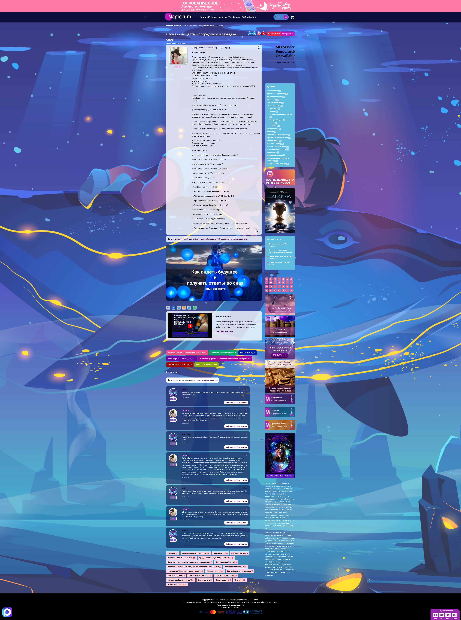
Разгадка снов (275, 105)
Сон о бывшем (223, 580)
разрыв (225, 239)
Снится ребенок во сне (226, 576)
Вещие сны (273, 100)
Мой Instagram (249, 17)
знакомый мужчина (210, 239)
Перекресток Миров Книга (278, 134)
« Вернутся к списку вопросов (176, 43)
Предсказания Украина (235, 567)
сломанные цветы (239, 239)
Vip (230, 17)
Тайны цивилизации (275, 155)
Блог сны (178, 26)
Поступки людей (277, 120)
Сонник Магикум (275, 143)
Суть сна (240, 580)
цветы (194, 239)
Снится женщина (176, 576)
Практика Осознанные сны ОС (181, 558)
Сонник (236, 17)
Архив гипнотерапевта (277, 94)
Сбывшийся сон (215, 571)
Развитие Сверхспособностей (223, 353)
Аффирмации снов (275, 97)
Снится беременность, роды (240, 571)
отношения (180, 239)
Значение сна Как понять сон (195, 553)
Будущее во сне (275, 102)
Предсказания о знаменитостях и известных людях (189, 562)
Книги (203, 17)
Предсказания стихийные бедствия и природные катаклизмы (194, 567)
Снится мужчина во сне (199, 576)
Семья (273, 123)
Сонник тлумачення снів (277, 149)
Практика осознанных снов (279, 137)
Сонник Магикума (247, 353)
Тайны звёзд (272, 152)
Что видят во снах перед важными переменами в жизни (280, 251)
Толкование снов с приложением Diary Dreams (187, 353)
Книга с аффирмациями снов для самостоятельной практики (225, 359)
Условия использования (230, 608)
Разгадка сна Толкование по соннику (185, 571)
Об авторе (212, 17)
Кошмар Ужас (220, 553)
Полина (201, 48)
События (274, 126)
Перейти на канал (224, 332)
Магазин (223, 17)
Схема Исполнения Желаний (180, 365)
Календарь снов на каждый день (181, 359)
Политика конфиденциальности (230, 605)
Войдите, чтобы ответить (236, 402)
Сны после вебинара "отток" (180, 580)
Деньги (273, 111)
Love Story (275, 108)
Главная (169, 26)
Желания (172, 553)
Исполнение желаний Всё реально (278, 245)
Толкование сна (177, 584)
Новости (271, 131)
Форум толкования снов (277, 164)
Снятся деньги (205, 580)
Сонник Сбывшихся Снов (206, 365)
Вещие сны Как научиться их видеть (279, 264)
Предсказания (274, 140)
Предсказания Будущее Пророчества (216, 558)
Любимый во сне (239, 553)
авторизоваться (210, 380)
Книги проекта (273, 129)
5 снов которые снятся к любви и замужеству (280, 257)
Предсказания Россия (226, 562)
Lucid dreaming (273, 91)
